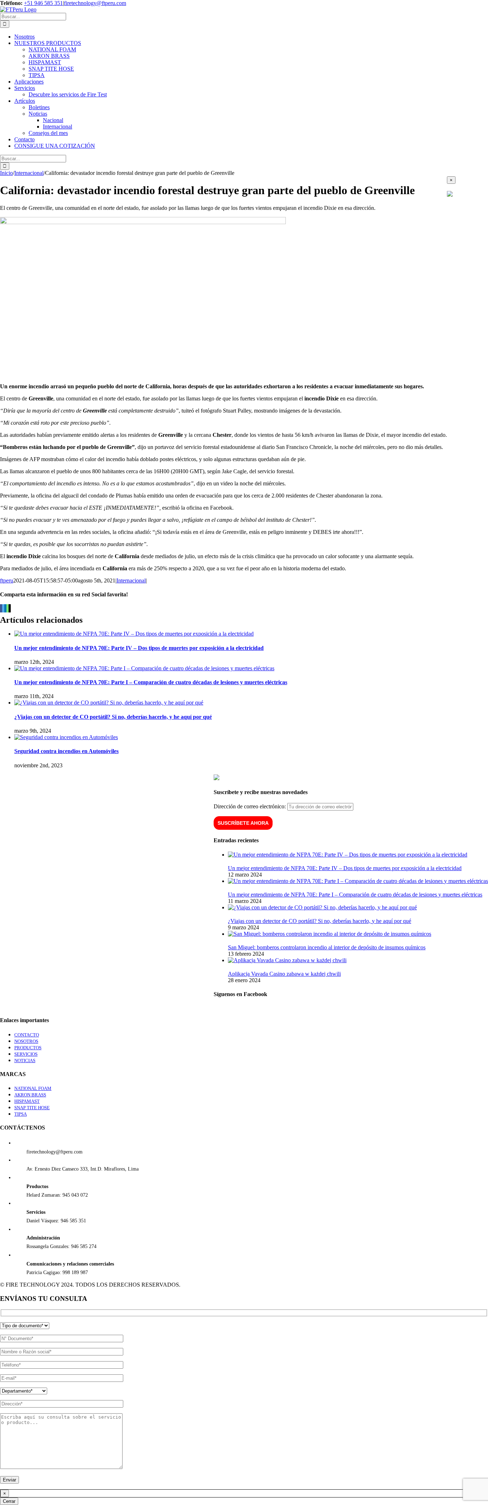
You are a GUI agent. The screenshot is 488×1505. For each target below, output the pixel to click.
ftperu (6, 580)
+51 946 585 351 (43, 3)
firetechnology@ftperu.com (95, 3)
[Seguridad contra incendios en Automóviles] (66, 737)
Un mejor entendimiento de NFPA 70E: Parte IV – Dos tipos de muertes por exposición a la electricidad (139, 648)
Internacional (131, 580)
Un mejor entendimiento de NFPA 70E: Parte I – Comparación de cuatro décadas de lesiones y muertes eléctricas (150, 682)
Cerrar (9, 1501)
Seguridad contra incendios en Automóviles (66, 751)
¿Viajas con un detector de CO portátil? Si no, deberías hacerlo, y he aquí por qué (113, 717)
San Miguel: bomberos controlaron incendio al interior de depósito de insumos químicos (326, 947)
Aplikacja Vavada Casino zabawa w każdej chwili (284, 974)
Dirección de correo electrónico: (250, 806)
